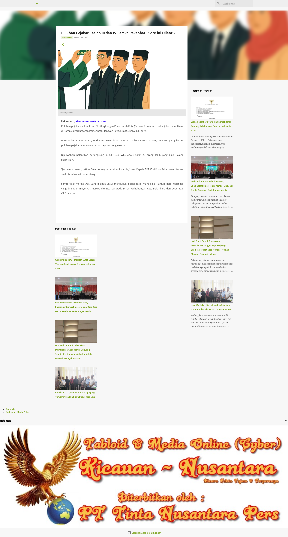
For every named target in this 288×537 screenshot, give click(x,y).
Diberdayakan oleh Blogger (146, 532)
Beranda (10, 409)
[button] (63, 45)
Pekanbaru (67, 37)
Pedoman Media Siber (18, 412)
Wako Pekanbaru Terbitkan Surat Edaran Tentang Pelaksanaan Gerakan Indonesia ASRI (75, 264)
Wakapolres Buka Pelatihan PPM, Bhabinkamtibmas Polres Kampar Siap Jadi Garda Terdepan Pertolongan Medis (76, 307)
